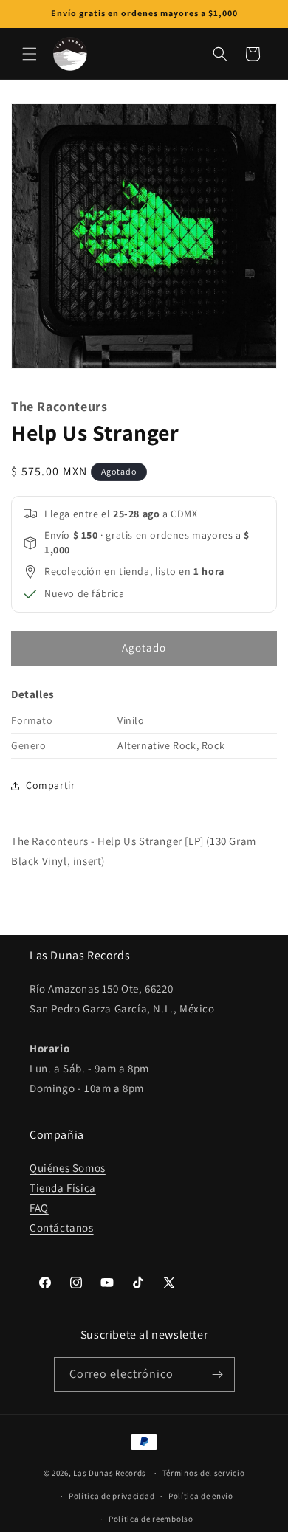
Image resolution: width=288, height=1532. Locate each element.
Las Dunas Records (109, 1473)
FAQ (39, 1208)
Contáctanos (62, 1228)
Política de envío (200, 1496)
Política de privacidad (111, 1496)
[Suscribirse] (218, 1374)
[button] (29, 54)
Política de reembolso (151, 1519)
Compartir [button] (50, 785)
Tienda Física (63, 1188)
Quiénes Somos (68, 1168)
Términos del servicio (203, 1473)
